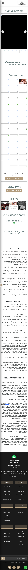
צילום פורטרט (7, 531)
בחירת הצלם (8, 404)
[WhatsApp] (14, 457)
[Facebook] (18, 567)
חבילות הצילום (7, 497)
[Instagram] (14, 567)
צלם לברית (9, 276)
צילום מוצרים (7, 533)
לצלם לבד (16, 261)
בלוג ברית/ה (21, 499)
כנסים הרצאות (7, 539)
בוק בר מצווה (21, 531)
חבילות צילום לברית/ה (21, 494)
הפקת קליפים (21, 539)
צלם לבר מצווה (7, 486)
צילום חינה (7, 515)
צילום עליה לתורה (7, 510)
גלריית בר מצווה (7, 494)
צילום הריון (21, 541)
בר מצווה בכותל (7, 491)
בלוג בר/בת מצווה (7, 499)
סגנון (16, 409)
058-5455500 (14, 463)
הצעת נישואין (7, 520)
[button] (2, 31)
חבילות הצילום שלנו (14, 215)
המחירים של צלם (23, 406)
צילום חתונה (21, 510)
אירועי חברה (7, 541)
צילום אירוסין (7, 518)
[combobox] (16, 558)
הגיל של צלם (9, 362)
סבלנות (25, 335)
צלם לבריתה (21, 489)
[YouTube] (9, 567)
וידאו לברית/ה (21, 491)
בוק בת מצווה (21, 533)
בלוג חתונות (21, 512)
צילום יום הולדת (7, 512)
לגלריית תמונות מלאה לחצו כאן (14, 178)
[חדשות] (1, 285)
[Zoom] (14, 32)
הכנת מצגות (21, 536)
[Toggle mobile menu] (2, 3)
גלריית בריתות (21, 497)
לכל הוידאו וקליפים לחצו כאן (14, 190)
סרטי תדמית (7, 536)
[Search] (3, 558)
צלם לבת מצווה (7, 489)
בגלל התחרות (15, 412)
